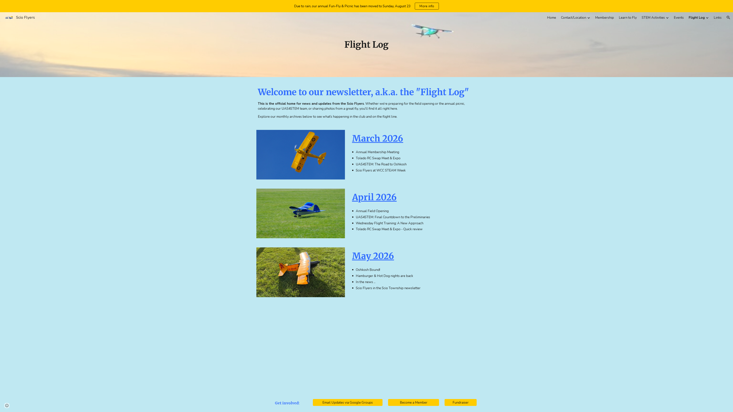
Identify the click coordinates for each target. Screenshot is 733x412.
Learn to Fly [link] (628, 17)
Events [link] (679, 17)
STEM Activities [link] (653, 17)
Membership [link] (604, 17)
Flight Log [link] (697, 17)
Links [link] (718, 17)
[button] (728, 17)
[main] (366, 44)
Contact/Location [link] (573, 17)
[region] (366, 6)
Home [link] (551, 17)
